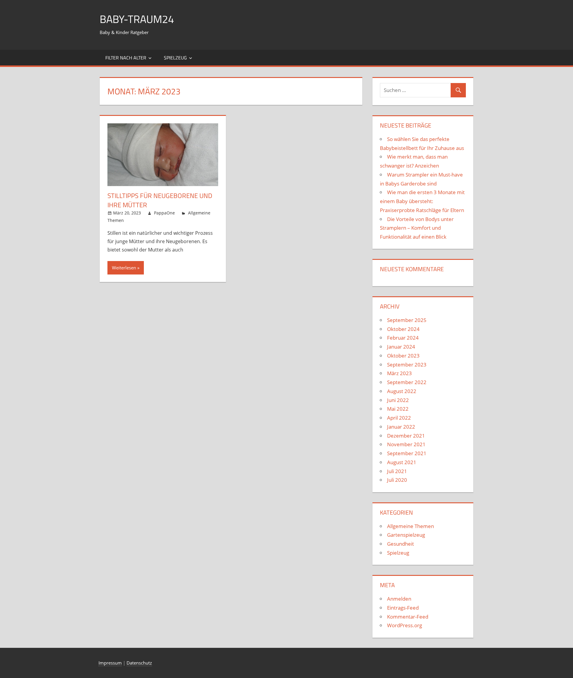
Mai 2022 (398, 408)
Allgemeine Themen (410, 526)
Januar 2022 (401, 426)
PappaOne (164, 213)
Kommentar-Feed (407, 616)
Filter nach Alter (125, 57)
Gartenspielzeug (406, 534)
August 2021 (401, 462)
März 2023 (399, 373)
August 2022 (401, 391)
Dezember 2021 (406, 435)
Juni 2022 (398, 400)
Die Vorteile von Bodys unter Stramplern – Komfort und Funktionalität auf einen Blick (417, 228)
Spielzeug (175, 57)
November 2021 (406, 444)
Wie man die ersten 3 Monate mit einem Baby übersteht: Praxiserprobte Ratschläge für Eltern (422, 201)
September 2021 (406, 453)
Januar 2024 (401, 346)
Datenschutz (139, 663)
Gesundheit (400, 543)
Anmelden (399, 598)
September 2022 (406, 382)
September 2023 (406, 364)
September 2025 (406, 320)
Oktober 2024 (403, 329)
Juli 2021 (397, 471)
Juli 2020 (397, 479)
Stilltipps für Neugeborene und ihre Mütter (159, 200)
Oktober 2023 (403, 355)
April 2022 (399, 417)
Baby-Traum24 (137, 19)
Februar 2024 (403, 337)
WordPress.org (404, 625)
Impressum (110, 663)
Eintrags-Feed (403, 607)
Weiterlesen (124, 268)
